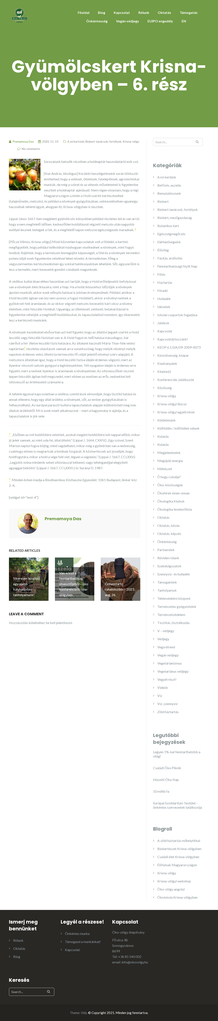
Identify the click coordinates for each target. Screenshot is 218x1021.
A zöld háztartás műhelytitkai (178, 841)
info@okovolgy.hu (135, 962)
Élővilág (163, 250)
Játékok (163, 323)
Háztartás (164, 282)
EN (184, 21)
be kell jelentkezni (59, 623)
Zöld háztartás (168, 712)
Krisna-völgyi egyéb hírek (176, 412)
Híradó (162, 290)
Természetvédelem (171, 615)
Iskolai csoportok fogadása (177, 315)
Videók (162, 687)
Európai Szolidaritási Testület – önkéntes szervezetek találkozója (177, 805)
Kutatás (163, 436)
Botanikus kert (168, 226)
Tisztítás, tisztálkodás (173, 623)
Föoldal (83, 12)
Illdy (84, 1013)
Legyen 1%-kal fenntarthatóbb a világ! (176, 754)
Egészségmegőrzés (171, 234)
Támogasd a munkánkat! (83, 942)
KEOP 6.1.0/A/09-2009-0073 (179, 347)
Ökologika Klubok (171, 501)
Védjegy (163, 639)
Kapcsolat (122, 12)
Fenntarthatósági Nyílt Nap (177, 266)
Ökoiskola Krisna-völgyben (177, 897)
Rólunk (143, 12)
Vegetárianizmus (169, 663)
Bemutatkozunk (169, 193)
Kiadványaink (167, 363)
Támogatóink (167, 582)
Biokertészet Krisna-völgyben (179, 849)
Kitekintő (164, 371)
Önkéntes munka (77, 933)
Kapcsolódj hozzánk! (172, 339)
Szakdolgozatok (169, 566)
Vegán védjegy (127, 21)
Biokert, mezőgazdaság (174, 218)
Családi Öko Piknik (167, 768)
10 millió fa (161, 791)
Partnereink (166, 550)
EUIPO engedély (160, 21)
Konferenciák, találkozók (175, 380)
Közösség (164, 388)
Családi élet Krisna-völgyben (178, 857)
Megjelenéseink (169, 452)
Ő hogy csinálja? (169, 477)
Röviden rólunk (168, 558)
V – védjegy (165, 631)
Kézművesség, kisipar (173, 355)
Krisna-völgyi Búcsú (171, 404)
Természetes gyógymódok (176, 606)
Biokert (163, 201)
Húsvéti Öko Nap (166, 780)
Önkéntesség (97, 21)
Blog (101, 12)
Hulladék (164, 299)
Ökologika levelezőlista (174, 509)
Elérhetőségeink (169, 242)
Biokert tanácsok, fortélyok (103, 141)
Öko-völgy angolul (171, 889)
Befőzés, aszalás (169, 185)
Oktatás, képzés (169, 533)
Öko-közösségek (170, 485)
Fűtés (161, 274)
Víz (159, 696)
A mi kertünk (75, 141)
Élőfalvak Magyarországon (177, 865)
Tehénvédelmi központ (174, 598)
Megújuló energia (170, 461)
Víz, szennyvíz (167, 704)
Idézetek (163, 307)
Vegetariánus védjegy (173, 671)
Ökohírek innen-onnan (173, 493)
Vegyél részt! (166, 679)
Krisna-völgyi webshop (174, 881)
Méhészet (164, 469)
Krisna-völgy (131, 141)
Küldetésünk (166, 420)
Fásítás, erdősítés (169, 258)
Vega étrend (166, 647)
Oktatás (164, 12)
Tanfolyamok (167, 590)
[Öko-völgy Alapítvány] (19, 14)
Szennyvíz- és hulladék (173, 574)
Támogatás (189, 12)
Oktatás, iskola (168, 525)
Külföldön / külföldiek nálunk (178, 428)
